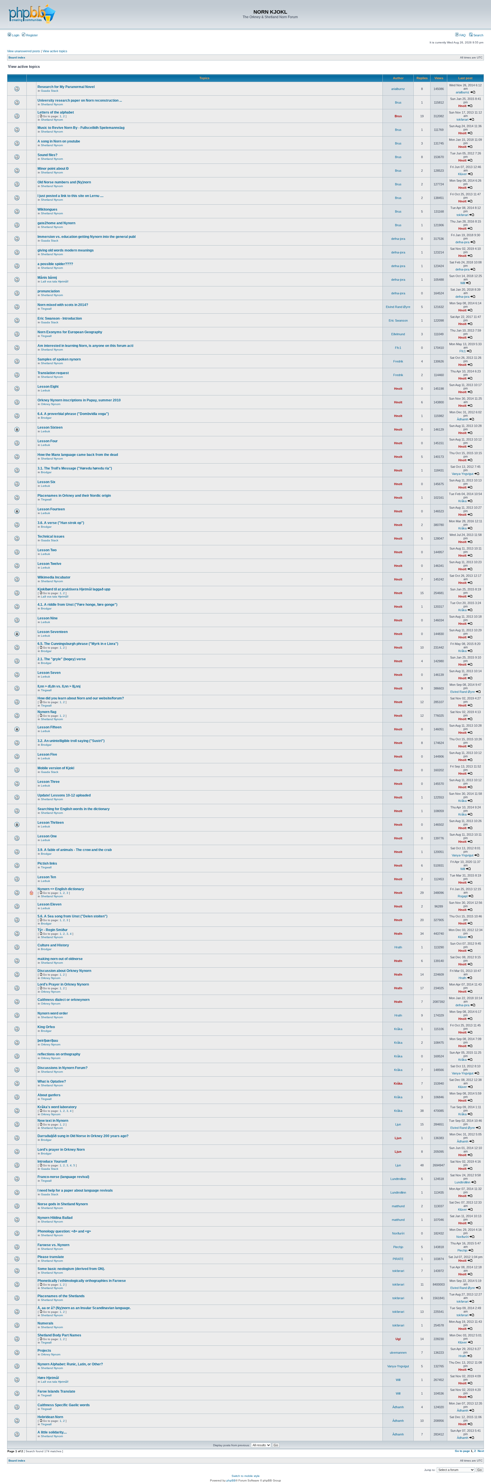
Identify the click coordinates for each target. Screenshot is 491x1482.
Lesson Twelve (49, 564)
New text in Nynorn (53, 1121)
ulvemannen (398, 1352)
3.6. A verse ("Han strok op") (61, 523)
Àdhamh (462, 419)
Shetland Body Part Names (59, 1335)
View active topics (55, 51)
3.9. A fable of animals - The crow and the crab (75, 850)
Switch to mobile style (246, 1475)
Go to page (462, 1450)
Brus (398, 102)
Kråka (462, 501)
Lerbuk (45, 390)
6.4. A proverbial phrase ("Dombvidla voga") (73, 414)
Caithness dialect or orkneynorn (64, 1000)
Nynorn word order (53, 1013)
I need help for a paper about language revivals (75, 1190)
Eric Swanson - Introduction (60, 318)
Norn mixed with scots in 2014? (63, 305)
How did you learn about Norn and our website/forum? (81, 698)
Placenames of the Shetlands (61, 1296)
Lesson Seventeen (53, 632)
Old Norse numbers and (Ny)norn (64, 182)
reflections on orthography (59, 1054)
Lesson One (47, 836)
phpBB (231, 1480)
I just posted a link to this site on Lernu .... (70, 196)
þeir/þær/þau (48, 1041)
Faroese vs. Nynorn (53, 1245)
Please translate (51, 1257)
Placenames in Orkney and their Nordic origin (74, 496)
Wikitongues (47, 209)
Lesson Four (48, 441)
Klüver (462, 174)
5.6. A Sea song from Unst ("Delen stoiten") (72, 916)
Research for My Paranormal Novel (66, 87)
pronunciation (49, 291)
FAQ (462, 35)
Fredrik (398, 361)
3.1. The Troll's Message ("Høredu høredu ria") (75, 468)
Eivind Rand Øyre (398, 307)
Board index (17, 57)
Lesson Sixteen (50, 427)
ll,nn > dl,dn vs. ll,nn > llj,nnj (59, 686)
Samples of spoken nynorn (59, 359)
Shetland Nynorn (52, 104)
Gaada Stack (49, 90)
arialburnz (398, 89)
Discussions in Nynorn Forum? (63, 1068)
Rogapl (462, 896)
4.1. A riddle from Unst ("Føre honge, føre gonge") (77, 605)
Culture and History (53, 945)
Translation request (53, 373)
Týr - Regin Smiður (53, 930)
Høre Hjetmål (48, 1378)
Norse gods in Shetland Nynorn (63, 1204)
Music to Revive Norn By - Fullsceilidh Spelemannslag (81, 128)
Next (481, 1450)
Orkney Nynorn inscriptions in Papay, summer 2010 (79, 400)
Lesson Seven (49, 673)
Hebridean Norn (50, 1417)
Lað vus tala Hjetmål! (54, 281)
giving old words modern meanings (66, 250)
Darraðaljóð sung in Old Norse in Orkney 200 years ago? (83, 1136)
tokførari (462, 119)
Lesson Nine (48, 618)
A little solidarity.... (52, 1432)
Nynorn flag (47, 712)
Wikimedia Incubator (54, 577)
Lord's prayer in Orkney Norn (61, 1150)
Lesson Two (47, 550)
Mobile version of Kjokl (56, 768)
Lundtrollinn (398, 1179)
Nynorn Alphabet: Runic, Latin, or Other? (70, 1364)
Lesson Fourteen (51, 509)
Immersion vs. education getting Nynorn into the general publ (87, 237)
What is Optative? (52, 1081)
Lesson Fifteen (49, 727)
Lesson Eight (48, 387)
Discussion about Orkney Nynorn (64, 971)
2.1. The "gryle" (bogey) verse (62, 659)
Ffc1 (398, 347)
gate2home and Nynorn (56, 223)
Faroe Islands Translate (56, 1391)
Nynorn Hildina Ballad (55, 1218)
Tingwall (46, 308)
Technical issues (51, 536)
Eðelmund (398, 334)
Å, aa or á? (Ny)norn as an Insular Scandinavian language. (84, 1308)
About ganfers (49, 1095)
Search (478, 35)
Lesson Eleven (49, 904)
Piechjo (398, 1247)
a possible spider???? (55, 264)
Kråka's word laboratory (57, 1107)
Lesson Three (49, 782)
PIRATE (398, 1259)
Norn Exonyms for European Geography (70, 332)
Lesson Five (47, 754)
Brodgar (46, 417)
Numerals (45, 1323)
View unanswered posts (23, 51)
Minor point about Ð (53, 169)
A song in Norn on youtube (59, 141)
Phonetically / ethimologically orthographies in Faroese (82, 1281)
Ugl (398, 1339)
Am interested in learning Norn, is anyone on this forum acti (85, 346)
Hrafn (398, 933)
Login (15, 35)
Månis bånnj (47, 278)
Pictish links (47, 863)
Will (462, 283)
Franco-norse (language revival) (63, 1177)
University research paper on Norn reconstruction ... (80, 100)
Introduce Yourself (52, 1162)
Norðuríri (398, 1233)
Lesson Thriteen (51, 823)
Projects (44, 1351)
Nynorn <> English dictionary (61, 889)
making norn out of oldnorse (60, 959)
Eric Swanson (398, 320)
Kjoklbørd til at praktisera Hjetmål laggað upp (74, 589)
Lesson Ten (47, 877)
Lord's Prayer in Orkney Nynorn (63, 984)
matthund (398, 1206)
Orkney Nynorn (51, 404)
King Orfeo (46, 1027)
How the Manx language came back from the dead (78, 455)
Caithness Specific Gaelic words (64, 1405)
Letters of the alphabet (56, 112)
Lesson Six (46, 482)
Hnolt (462, 106)
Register (31, 35)
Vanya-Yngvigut (462, 473)
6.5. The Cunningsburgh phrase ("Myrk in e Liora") (78, 644)
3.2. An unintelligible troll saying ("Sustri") (71, 741)
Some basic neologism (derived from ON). (71, 1269)
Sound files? (47, 155)
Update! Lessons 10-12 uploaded (64, 795)
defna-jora (398, 238)
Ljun (398, 1124)
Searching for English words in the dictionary (74, 809)
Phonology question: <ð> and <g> (64, 1231)
